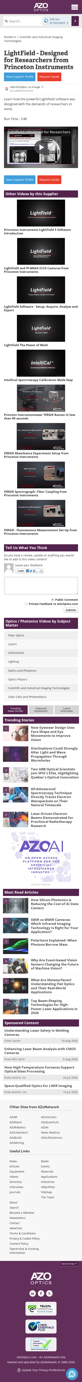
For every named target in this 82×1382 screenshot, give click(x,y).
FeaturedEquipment (41, 710)
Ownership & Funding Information (24, 1251)
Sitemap (46, 1192)
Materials (47, 1171)
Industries (48, 1182)
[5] (15, 819)
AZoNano (16, 1122)
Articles (15, 1166)
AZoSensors (49, 1117)
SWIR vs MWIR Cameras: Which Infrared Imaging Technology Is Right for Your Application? (54, 925)
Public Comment (66, 600)
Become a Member (22, 1213)
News (13, 1161)
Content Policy (19, 1243)
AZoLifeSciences (51, 1137)
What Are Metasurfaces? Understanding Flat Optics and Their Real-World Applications (52, 986)
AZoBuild (15, 1137)
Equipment (17, 1171)
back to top (68, 1263)
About (14, 1202)
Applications (49, 1177)
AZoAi (45, 1127)
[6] (15, 1006)
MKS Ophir (18, 1059)
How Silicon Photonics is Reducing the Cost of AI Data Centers (54, 904)
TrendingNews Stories (15, 710)
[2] (15, 754)
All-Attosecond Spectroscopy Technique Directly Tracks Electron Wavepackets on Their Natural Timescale (51, 797)
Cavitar (16, 1041)
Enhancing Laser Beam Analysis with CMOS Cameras (40, 1051)
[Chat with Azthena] (72, 1374)
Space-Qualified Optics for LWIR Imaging (38, 1085)
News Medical (50, 1132)
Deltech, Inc (19, 1077)
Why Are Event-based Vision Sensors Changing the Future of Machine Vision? (55, 964)
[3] (15, 774)
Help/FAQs (48, 1187)
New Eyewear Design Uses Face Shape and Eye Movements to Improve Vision (53, 733)
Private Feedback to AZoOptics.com (53, 604)
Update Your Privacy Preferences (43, 1370)
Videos (14, 1177)
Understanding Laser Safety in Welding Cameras (36, 1032)
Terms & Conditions (23, 1233)
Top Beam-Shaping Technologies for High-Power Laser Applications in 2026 (54, 1006)
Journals (15, 1192)
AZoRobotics (18, 1127)
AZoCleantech (19, 1132)
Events (45, 1166)
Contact (15, 1223)
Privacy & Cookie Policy (25, 1238)
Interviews (16, 1187)
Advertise (16, 1228)
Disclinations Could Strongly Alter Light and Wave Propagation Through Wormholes (54, 754)
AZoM (13, 1117)
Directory (16, 1182)
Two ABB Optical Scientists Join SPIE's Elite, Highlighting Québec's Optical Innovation (55, 773)
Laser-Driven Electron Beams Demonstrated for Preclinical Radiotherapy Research (52, 819)
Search (14, 1207)
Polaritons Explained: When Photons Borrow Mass (54, 942)
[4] (15, 794)
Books (45, 1161)
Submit (71, 610)
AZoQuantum (50, 1122)
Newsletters (17, 1218)
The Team (47, 1197)
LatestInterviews (67, 710)
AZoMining (17, 1143)
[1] (15, 733)
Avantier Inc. (19, 1092)
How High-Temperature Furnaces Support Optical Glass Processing (39, 1069)
